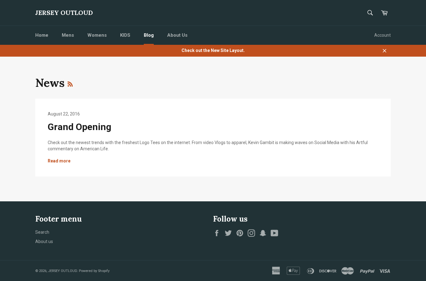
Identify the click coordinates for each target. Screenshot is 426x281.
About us (44, 241)
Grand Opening (79, 126)
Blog (149, 35)
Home (41, 35)
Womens (97, 35)
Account (382, 35)
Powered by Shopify (94, 271)
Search (42, 232)
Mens (68, 35)
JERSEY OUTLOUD (64, 12)
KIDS (125, 35)
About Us (177, 35)
